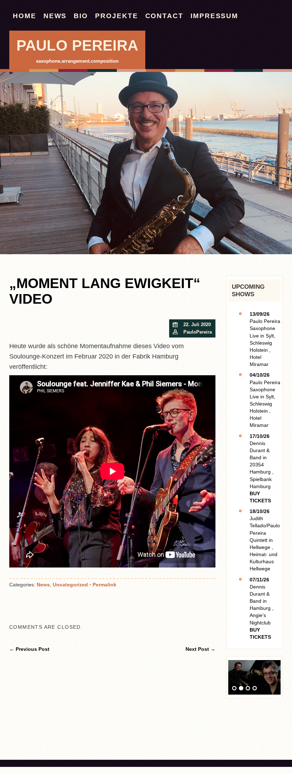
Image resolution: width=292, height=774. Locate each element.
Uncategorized (70, 584)
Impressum (214, 16)
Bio (81, 16)
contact (164, 16)
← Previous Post (29, 649)
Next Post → (200, 649)
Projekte (116, 16)
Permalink (104, 584)
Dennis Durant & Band (260, 450)
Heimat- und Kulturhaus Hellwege (263, 561)
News (55, 16)
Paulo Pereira (77, 45)
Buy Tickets (260, 497)
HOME (24, 16)
